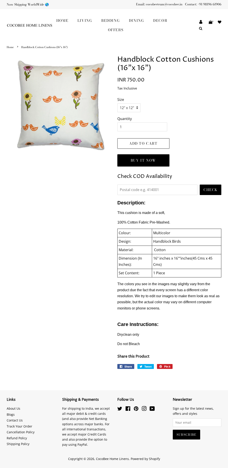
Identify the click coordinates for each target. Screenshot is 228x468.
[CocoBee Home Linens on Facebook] (127, 409)
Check (211, 189)
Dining (136, 20)
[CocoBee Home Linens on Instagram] (144, 409)
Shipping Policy (18, 444)
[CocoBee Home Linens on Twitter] (119, 409)
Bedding (110, 20)
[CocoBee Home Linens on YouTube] (152, 409)
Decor (160, 20)
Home (62, 20)
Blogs (11, 414)
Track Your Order (19, 426)
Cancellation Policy (21, 432)
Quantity (124, 118)
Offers (116, 30)
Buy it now (143, 160)
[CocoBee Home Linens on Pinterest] (136, 409)
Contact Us (15, 420)
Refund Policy (17, 438)
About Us (13, 408)
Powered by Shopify (145, 459)
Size (120, 99)
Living (84, 20)
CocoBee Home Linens (112, 459)
